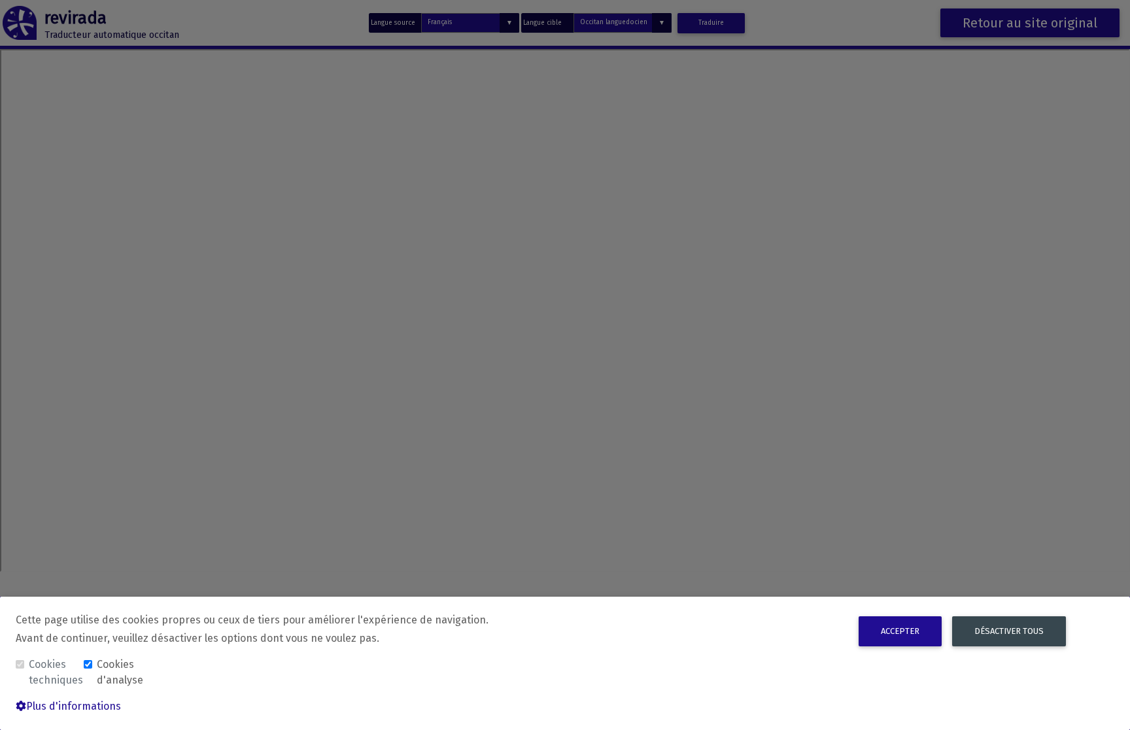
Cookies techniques (55, 672)
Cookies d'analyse (120, 672)
